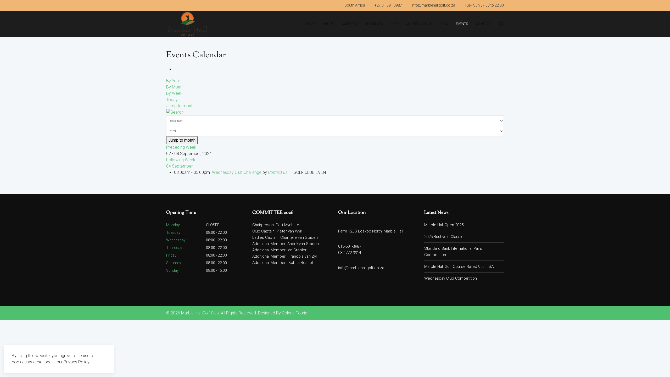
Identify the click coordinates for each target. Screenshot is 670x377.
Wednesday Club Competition (450, 278)
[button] (501, 23)
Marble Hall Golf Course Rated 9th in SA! (459, 266)
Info (394, 24)
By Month (174, 87)
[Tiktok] (181, 5)
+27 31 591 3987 (388, 5)
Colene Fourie (294, 313)
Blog (443, 24)
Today (172, 99)
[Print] (175, 69)
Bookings (374, 24)
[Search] (174, 112)
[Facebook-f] (167, 5)
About (328, 24)
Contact (483, 24)
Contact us (278, 172)
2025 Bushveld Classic (444, 236)
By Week (174, 93)
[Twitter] (174, 5)
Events (462, 24)
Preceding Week (181, 147)
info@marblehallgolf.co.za (433, 5)
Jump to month (180, 105)
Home (310, 24)
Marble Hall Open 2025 (444, 225)
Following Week (180, 159)
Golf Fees (350, 24)
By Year (173, 80)
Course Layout (419, 24)
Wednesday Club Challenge (236, 172)
